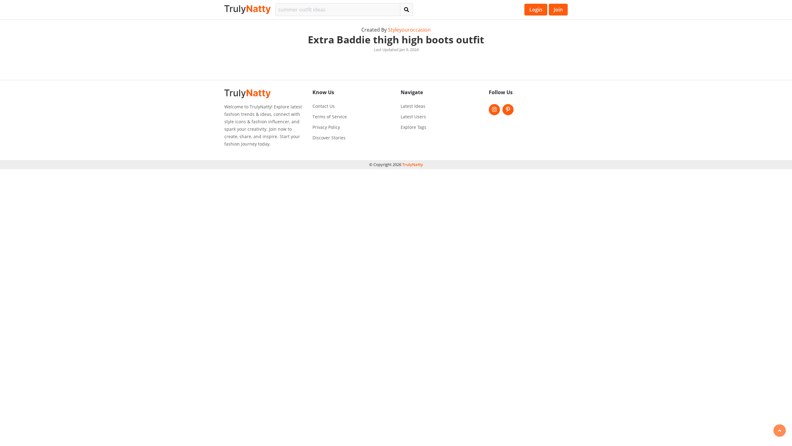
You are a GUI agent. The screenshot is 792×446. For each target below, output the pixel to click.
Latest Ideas (413, 106)
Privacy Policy (326, 127)
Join (558, 9)
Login (535, 9)
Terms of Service (329, 117)
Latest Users (413, 117)
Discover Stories (329, 138)
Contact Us (323, 106)
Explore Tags (413, 127)
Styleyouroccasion (409, 29)
